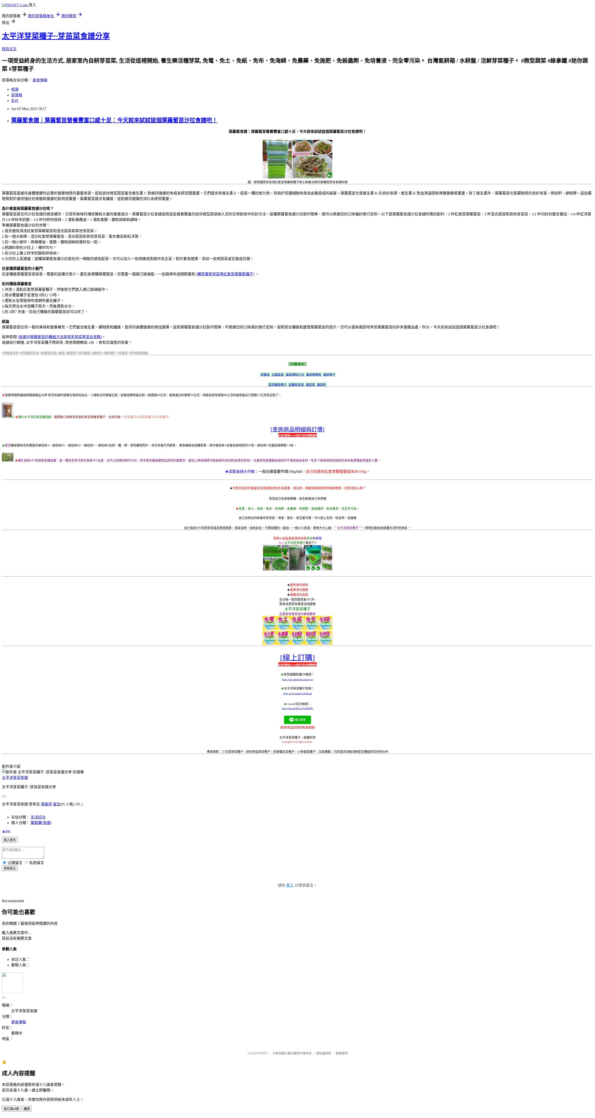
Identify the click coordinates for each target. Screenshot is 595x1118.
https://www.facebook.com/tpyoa (297, 679)
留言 (56, 804)
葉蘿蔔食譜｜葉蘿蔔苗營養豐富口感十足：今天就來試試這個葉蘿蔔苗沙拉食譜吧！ (114, 120)
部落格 (16, 95)
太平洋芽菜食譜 (15, 778)
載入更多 (10, 840)
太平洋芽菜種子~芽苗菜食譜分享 (56, 36)
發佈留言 (10, 868)
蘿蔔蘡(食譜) (41, 823)
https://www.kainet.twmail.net (297, 693)
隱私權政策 (323, 1053)
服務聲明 (342, 1053)
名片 (15, 101)
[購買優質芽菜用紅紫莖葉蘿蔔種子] (225, 274)
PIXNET (263, 1053)
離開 (27, 1109)
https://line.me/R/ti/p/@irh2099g (297, 708)
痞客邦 (46, 804)
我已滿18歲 (11, 1109)
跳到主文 (9, 49)
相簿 (15, 89)
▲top (6, 831)
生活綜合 (38, 817)
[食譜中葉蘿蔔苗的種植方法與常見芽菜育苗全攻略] (60, 337)
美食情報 (40, 80)
